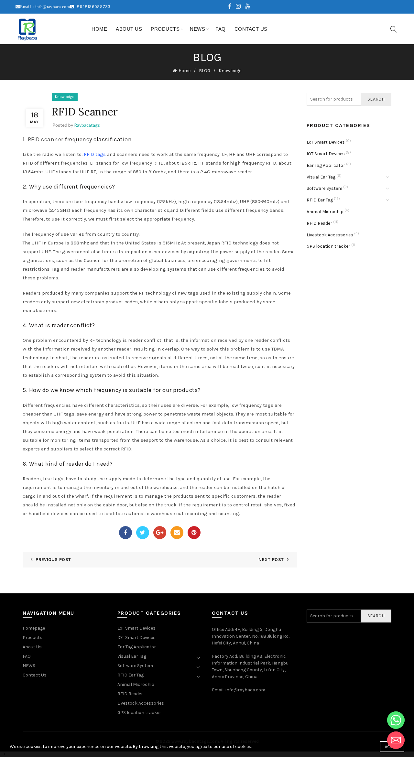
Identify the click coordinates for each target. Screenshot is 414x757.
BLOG (204, 70)
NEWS (197, 29)
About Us (129, 29)
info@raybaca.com (245, 690)
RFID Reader (319, 223)
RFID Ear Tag (320, 200)
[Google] (159, 532)
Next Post (271, 559)
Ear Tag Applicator (326, 165)
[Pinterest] (194, 532)
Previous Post (53, 559)
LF (224, 154)
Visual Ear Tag (321, 177)
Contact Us (250, 29)
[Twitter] (142, 532)
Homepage (34, 628)
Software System (324, 188)
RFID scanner (45, 139)
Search (376, 99)
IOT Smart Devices (326, 154)
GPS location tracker (328, 246)
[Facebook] (125, 532)
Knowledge (230, 70)
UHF (250, 154)
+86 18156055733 (92, 6)
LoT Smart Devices (326, 142)
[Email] (176, 532)
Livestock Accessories (330, 235)
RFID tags (95, 154)
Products (165, 29)
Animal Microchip (325, 211)
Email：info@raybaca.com (45, 7)
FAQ (220, 29)
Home (99, 29)
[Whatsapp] (396, 720)
